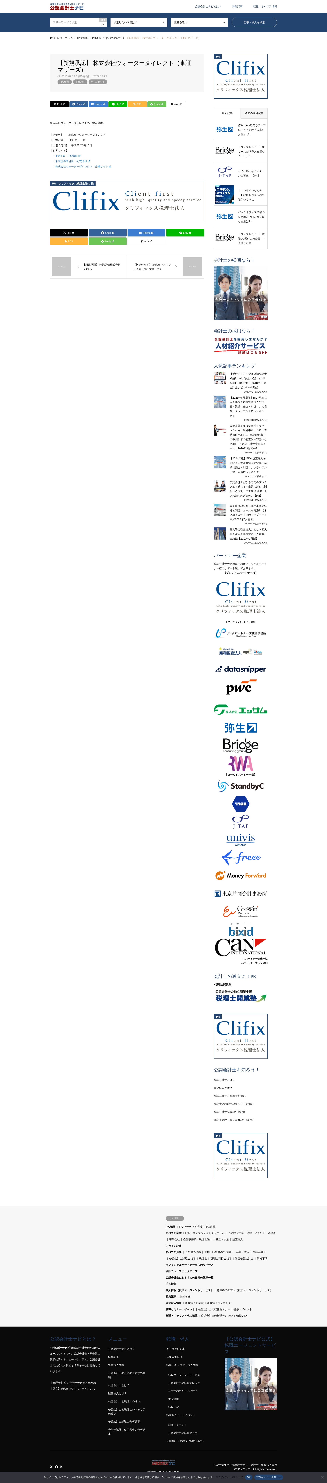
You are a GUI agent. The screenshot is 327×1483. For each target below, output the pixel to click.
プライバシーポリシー (228, 1477)
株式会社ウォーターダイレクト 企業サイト (81, 166)
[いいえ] (322, 1477)
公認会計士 (259, 1252)
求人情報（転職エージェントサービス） (189, 1290)
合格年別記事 (174, 1357)
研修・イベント (243, 1309)
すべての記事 (98, 82)
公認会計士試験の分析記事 (230, 1111)
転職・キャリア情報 (265, 6)
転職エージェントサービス (184, 1374)
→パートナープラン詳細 (254, 963)
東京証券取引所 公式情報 (71, 161)
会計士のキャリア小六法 (182, 1390)
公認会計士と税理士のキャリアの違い (126, 1411)
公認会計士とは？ (224, 1079)
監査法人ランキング (219, 1302)
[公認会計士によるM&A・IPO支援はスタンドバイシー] (241, 786)
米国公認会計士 (244, 1258)
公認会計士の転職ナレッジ (217, 1315)
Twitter (51, 1466)
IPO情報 (65, 82)
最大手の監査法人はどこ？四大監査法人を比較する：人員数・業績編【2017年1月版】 (248, 534)
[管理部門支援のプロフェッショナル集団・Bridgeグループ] (241, 746)
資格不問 (262, 1258)
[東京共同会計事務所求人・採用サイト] (241, 894)
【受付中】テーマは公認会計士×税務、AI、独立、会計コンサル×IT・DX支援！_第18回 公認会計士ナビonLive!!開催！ (248, 380)
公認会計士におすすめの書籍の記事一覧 (189, 1277)
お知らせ (185, 1296)
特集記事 (237, 6)
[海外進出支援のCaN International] (241, 948)
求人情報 (171, 1283)
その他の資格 (193, 1252)
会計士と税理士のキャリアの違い (234, 1103)
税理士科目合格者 (221, 1258)
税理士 (203, 1258)
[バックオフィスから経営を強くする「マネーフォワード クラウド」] (241, 876)
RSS (61, 1466)
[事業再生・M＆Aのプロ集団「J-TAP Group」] (241, 822)
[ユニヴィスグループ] (241, 840)
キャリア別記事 (175, 1348)
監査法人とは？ (223, 1087)
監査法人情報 (174, 1302)
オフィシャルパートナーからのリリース (189, 1264)
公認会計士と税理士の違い (230, 1095)
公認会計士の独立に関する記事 (184, 1441)
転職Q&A (241, 1315)
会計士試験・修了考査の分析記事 (234, 1119)
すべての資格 (174, 1252)
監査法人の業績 (194, 1302)
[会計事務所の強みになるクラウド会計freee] (241, 858)
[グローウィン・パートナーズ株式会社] (241, 912)
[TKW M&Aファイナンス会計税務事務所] (241, 804)
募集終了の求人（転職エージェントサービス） (244, 1290)
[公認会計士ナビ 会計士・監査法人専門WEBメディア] (67, 6)
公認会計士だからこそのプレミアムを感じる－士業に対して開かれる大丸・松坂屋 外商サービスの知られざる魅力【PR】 (249, 489)
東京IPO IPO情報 (66, 155)
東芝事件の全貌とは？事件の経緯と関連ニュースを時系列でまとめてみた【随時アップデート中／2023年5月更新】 (248, 512)
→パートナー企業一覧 (255, 958)
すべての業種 (174, 1232)
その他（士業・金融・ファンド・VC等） (252, 1232)
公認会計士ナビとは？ (208, 6)
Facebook (56, 1466)
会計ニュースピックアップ (182, 1271)
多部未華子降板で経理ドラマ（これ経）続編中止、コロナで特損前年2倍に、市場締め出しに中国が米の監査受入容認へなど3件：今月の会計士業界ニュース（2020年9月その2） (248, 437)
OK (249, 1477)
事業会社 (174, 1239)
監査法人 (237, 1239)
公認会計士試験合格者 (182, 1258)
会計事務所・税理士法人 (197, 1239)
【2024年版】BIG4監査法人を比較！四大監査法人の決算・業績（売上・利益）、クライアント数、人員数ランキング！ (248, 465)
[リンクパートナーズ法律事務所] (241, 633)
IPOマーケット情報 (190, 1226)
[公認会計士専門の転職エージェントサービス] (241, 293)
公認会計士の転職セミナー (214, 1309)
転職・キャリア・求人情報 (182, 1315)
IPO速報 (80, 82)
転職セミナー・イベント (180, 1309)
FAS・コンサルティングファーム (204, 1232)
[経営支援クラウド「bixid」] (241, 930)
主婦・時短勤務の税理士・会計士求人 (226, 1252)
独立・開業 (222, 1239)
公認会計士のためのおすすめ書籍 (126, 1375)
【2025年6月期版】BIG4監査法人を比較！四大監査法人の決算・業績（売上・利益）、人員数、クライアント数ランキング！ (248, 406)
